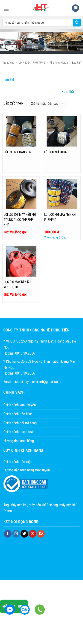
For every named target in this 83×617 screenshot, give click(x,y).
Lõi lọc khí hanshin (17, 152)
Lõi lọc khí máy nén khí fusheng (60, 217)
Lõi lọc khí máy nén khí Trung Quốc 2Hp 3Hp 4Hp (20, 220)
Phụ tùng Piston (59, 62)
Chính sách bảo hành (18, 414)
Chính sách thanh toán (18, 432)
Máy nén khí (18, 505)
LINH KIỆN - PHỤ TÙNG (32, 62)
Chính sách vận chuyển (19, 405)
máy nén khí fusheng (43, 505)
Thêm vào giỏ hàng (55, 237)
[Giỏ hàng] (75, 8)
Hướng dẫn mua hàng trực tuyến (26, 470)
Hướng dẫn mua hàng (18, 441)
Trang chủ (8, 62)
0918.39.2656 (25, 609)
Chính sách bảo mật (17, 462)
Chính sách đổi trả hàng (20, 423)
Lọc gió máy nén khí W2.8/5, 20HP (17, 284)
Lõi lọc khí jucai (56, 152)
